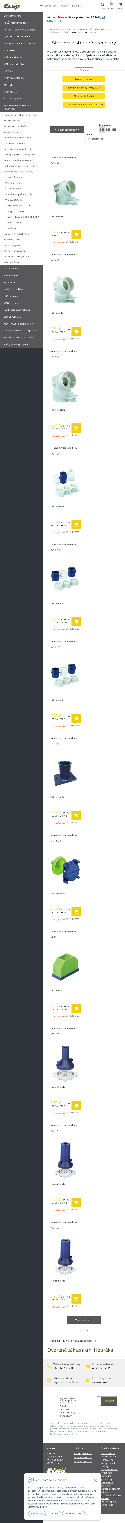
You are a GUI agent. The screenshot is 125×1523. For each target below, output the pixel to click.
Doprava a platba (109, 1469)
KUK (53, 937)
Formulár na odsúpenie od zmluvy (108, 1463)
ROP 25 (55, 550)
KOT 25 (54, 1131)
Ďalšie (76, 6)
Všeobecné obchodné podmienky (106, 1476)
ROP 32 (55, 647)
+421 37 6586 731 (83, 1457)
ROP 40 (55, 744)
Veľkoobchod (48, 6)
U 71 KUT (55, 840)
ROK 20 (55, 163)
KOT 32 (54, 1227)
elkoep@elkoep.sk (83, 1453)
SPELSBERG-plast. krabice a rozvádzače (79, 29)
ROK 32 (55, 356)
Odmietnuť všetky (73, 1513)
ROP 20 (55, 453)
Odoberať (109, 1401)
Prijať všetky (37, 1513)
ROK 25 (55, 260)
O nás (64, 6)
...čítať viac (83, 70)
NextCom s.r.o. (117, 1518)
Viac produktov (84, 1320)
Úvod (55, 29)
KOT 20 (55, 1034)
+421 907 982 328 (83, 1461)
